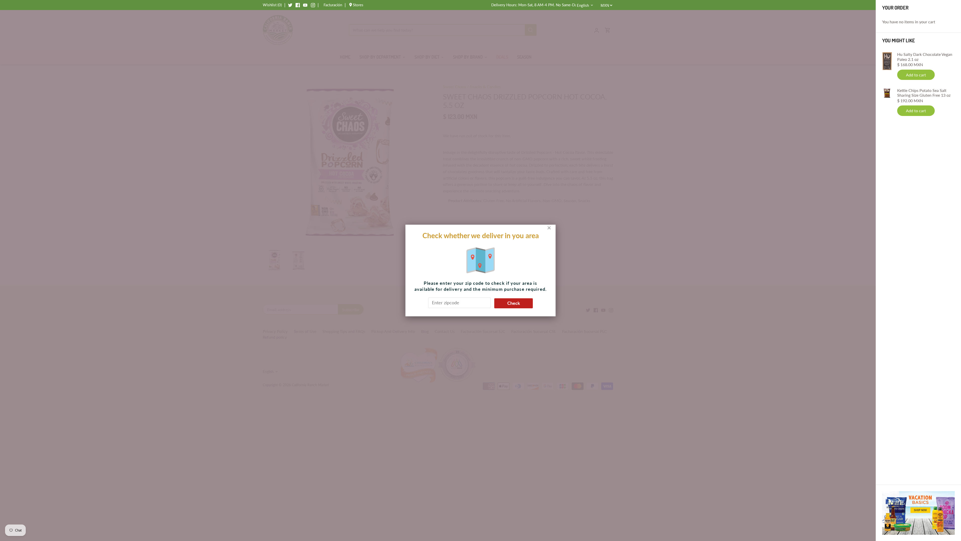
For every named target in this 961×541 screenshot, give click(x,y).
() (272, 5)
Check (513, 303)
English (583, 5)
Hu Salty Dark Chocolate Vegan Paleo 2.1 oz (924, 56)
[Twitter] (290, 5)
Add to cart (916, 74)
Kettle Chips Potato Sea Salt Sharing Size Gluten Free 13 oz (923, 92)
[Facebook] (298, 5)
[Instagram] (313, 5)
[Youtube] (305, 5)
